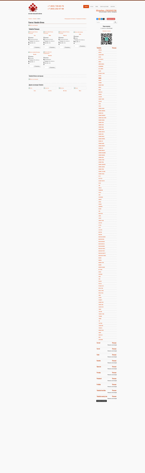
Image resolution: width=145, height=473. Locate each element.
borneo (100, 82)
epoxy (100, 183)
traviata (100, 328)
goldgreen (101, 197)
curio (100, 106)
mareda (100, 260)
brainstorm (101, 85)
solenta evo (101, 307)
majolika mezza (102, 243)
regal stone (101, 290)
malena (100, 257)
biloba (100, 75)
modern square (102, 267)
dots (100, 176)
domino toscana (102, 171)
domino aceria (101, 108)
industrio (101, 213)
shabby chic (101, 302)
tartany (100, 311)
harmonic (100, 206)
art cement (101, 68)
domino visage (101, 173)
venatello (101, 335)
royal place (101, 293)
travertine (101, 325)
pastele (100, 283)
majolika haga (101, 239)
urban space (101, 330)
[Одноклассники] (99, 19)
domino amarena (102, 110)
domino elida (101, 124)
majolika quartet (102, 253)
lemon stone (101, 220)
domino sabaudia (102, 164)
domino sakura (102, 166)
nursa (100, 272)
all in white (101, 59)
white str (65, 35)
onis (99, 279)
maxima (100, 265)
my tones (100, 269)
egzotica (100, 178)
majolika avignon (102, 236)
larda (100, 215)
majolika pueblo (102, 248)
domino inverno (102, 138)
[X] (104, 19)
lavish (100, 218)
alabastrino (101, 54)
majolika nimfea (102, 246)
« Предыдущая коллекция (69, 18)
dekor (80, 34)
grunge (100, 204)
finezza (100, 187)
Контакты (113, 6)
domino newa (101, 157)
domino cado (101, 122)
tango (100, 309)
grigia (100, 201)
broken (100, 94)
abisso (100, 52)
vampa (100, 332)
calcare (100, 96)
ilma (99, 211)
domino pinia (101, 162)
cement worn (101, 99)
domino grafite (102, 131)
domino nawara (102, 155)
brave (100, 89)
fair (99, 185)
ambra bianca (101, 64)
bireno (100, 78)
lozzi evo (100, 229)
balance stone (102, 73)
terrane (100, 316)
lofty (100, 227)
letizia (100, 225)
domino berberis (102, 115)
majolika (100, 234)
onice (100, 276)
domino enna (101, 127)
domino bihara (101, 120)
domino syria (101, 169)
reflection (101, 288)
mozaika (34, 54)
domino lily (101, 148)
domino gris (101, 134)
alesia (100, 57)
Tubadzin (35, 18)
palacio (100, 281)
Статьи (91, 6)
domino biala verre (102, 117)
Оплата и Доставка (104, 6)
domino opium (101, 159)
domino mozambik (102, 152)
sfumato (100, 300)
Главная (86, 6)
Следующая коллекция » (81, 18)
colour (100, 101)
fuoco (100, 192)
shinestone (101, 304)
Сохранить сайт (111, 19)
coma (100, 103)
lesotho (100, 222)
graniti (100, 199)
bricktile (100, 92)
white (50, 35)
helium (100, 208)
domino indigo (101, 136)
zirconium (101, 339)
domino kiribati (102, 145)
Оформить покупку (106, 31)
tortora (100, 323)
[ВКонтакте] (97, 19)
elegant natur (102, 180)
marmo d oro (101, 262)
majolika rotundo (102, 255)
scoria (100, 297)
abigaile (100, 50)
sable (100, 295)
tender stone (101, 314)
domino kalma (101, 143)
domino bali (101, 113)
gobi (99, 194)
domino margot (102, 150)
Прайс (96, 6)
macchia (100, 232)
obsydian (100, 274)
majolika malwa (102, 241)
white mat (50, 55)
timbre (100, 318)
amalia (100, 61)
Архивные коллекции (101, 401)
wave (100, 337)
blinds (100, 80)
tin (99, 321)
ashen (100, 71)
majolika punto (102, 250)
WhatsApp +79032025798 (106, 10)
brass (100, 87)
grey (35, 35)
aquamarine (101, 66)
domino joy (101, 141)
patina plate (101, 286)
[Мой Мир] (101, 19)
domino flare (101, 129)
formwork (101, 190)
